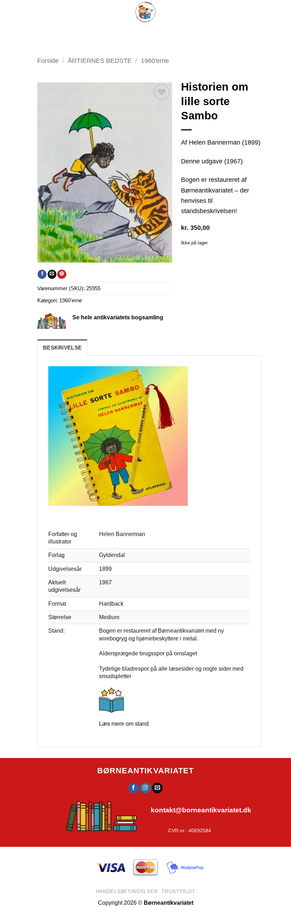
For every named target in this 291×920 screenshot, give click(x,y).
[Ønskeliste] (171, 32)
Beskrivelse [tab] (62, 348)
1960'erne (70, 300)
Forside (48, 60)
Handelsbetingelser (127, 891)
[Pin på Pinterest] (61, 274)
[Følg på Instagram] (145, 788)
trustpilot (178, 891)
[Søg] (154, 32)
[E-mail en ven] (52, 274)
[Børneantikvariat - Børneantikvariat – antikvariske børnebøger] (145, 12)
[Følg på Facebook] (133, 788)
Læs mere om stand (124, 723)
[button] (122, 32)
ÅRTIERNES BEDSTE (100, 60)
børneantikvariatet (145, 770)
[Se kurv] (188, 32)
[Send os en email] (157, 788)
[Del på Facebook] (42, 274)
